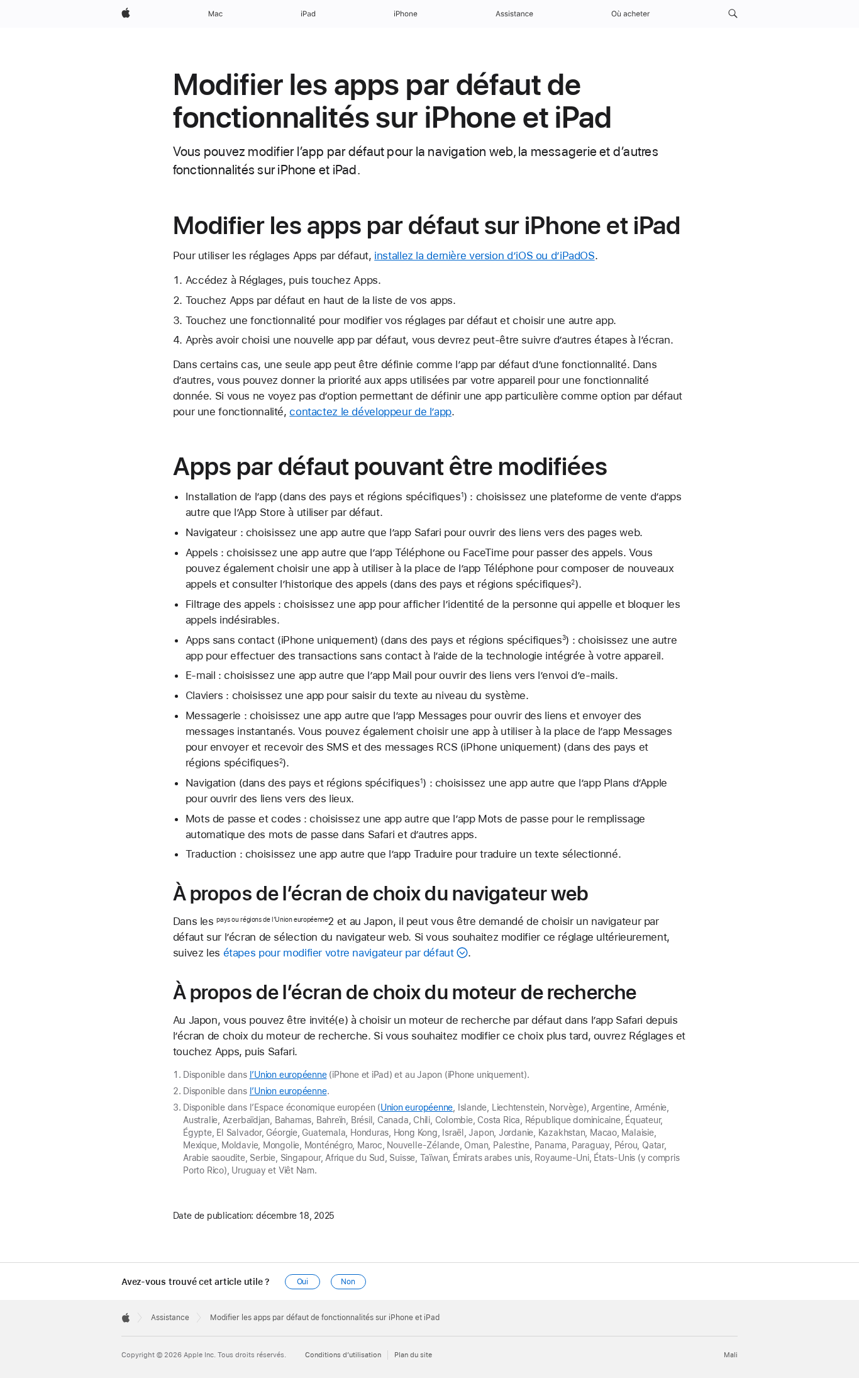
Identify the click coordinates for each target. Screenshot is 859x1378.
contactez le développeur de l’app (370, 411)
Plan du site (413, 1355)
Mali (731, 1355)
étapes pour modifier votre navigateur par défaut (338, 952)
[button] (733, 14)
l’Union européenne (288, 1075)
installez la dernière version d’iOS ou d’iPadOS (484, 255)
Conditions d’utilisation (343, 1355)
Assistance (170, 1317)
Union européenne (416, 1107)
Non (348, 1281)
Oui (303, 1281)
